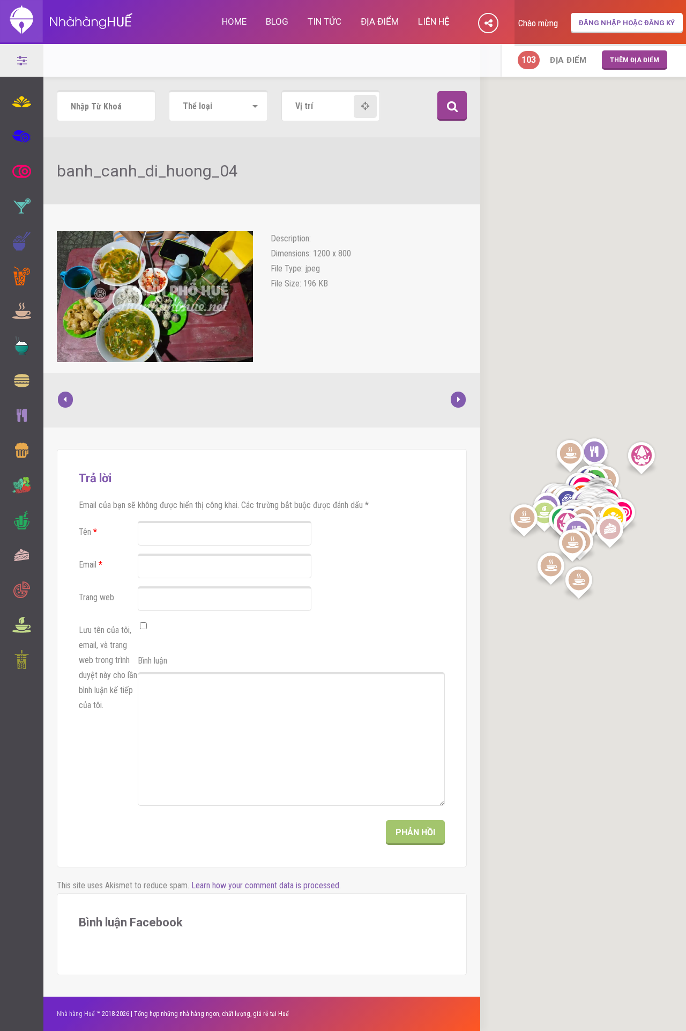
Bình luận (152, 661)
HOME (234, 21)
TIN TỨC (324, 21)
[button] (641, 458)
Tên (88, 532)
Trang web (96, 597)
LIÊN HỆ (434, 21)
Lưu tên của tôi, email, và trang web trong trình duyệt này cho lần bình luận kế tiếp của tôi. (108, 667)
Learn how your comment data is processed (265, 885)
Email (90, 564)
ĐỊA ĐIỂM (380, 21)
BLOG (277, 21)
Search (452, 106)
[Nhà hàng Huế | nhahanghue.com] (67, 36)
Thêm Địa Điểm (634, 60)
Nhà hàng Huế (76, 1014)
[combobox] (218, 106)
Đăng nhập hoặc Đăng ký (627, 23)
